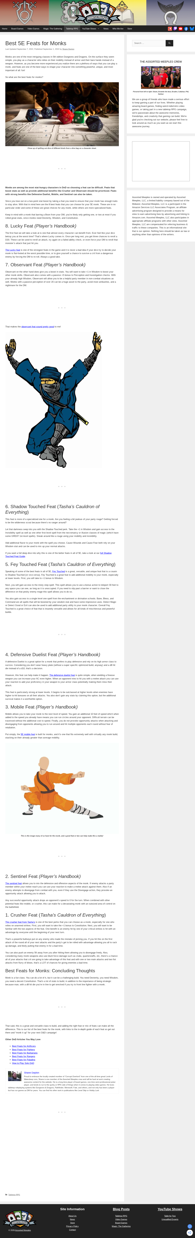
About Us (72, 1216)
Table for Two (170, 1216)
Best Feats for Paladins (23, 1059)
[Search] (169, 43)
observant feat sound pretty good (37, 326)
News (106, 29)
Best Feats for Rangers (23, 1056)
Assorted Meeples (23, 1230)
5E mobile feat (28, 734)
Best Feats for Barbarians (25, 1053)
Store (129, 29)
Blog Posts (121, 1209)
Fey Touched (58, 571)
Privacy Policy (72, 1226)
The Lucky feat (12, 250)
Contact (72, 1230)
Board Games (17, 29)
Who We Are (117, 29)
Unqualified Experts (170, 1219)
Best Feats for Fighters (23, 1049)
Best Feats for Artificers (24, 1046)
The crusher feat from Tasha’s (20, 922)
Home (4, 29)
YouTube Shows (89, 29)
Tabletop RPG (72, 29)
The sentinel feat (13, 883)
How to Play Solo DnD (23, 1063)
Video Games (33, 29)
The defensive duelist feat (62, 675)
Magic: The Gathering (52, 29)
